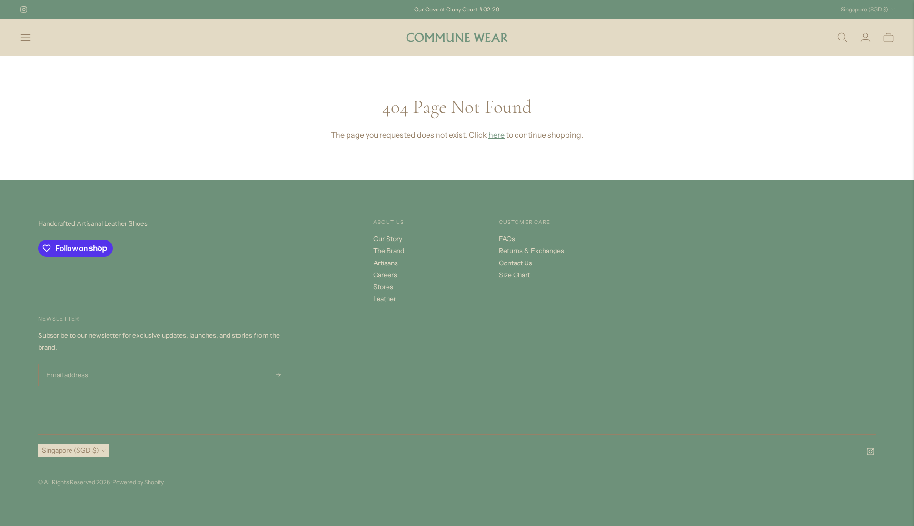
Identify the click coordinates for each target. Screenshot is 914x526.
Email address (66, 363)
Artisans (385, 263)
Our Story (387, 238)
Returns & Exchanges (531, 250)
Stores (383, 287)
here (496, 135)
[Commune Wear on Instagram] (23, 9)
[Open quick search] (842, 37)
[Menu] (25, 37)
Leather (384, 298)
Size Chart (514, 275)
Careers (385, 275)
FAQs (507, 238)
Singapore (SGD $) (864, 9)
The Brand (388, 250)
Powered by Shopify (138, 482)
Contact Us (515, 263)
